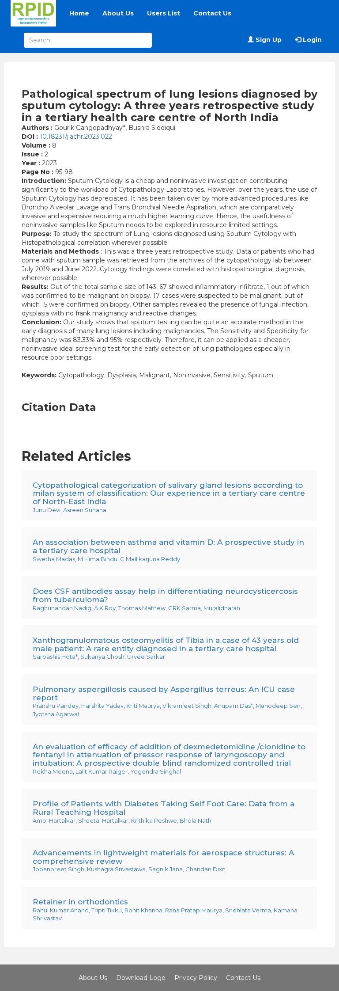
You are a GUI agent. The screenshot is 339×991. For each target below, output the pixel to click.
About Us (118, 13)
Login (311, 40)
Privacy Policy (195, 978)
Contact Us (212, 13)
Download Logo (141, 978)
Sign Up (268, 40)
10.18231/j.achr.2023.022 (76, 136)
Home (79, 13)
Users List (163, 13)
